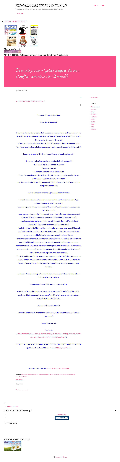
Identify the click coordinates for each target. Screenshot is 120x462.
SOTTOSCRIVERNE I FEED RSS (57, 368)
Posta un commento (22, 390)
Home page (20, 13)
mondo (93, 121)
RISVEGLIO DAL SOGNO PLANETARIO (41, 5)
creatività (93, 109)
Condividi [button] (94, 97)
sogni (92, 126)
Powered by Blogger (61, 457)
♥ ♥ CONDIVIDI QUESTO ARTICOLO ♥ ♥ (30, 101)
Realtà (92, 124)
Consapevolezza (95, 107)
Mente (92, 119)
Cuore (92, 112)
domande (93, 114)
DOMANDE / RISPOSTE (61, 348)
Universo (93, 129)
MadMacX (93, 116)
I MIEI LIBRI (61, 415)
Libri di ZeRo (12, 407)
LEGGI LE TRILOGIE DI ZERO (15, 21)
